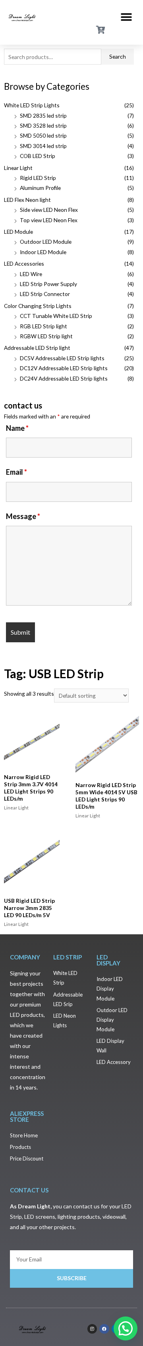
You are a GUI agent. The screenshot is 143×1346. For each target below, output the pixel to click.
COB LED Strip (37, 155)
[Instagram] (92, 1329)
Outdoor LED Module (46, 241)
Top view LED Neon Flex (48, 220)
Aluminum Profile (40, 187)
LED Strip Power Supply (48, 283)
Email (16, 472)
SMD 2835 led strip (43, 115)
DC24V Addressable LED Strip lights (64, 378)
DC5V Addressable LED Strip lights (62, 358)
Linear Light (18, 167)
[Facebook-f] (104, 1329)
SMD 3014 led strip (43, 145)
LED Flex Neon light (27, 199)
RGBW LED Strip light (46, 336)
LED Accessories (24, 263)
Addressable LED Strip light (37, 347)
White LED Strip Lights (32, 105)
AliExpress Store (27, 1116)
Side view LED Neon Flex (49, 209)
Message (23, 516)
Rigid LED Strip (38, 177)
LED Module (18, 231)
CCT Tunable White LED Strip (56, 315)
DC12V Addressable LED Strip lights (64, 368)
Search (117, 56)
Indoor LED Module (43, 252)
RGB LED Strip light (43, 326)
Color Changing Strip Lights (38, 305)
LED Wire (31, 273)
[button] (126, 17)
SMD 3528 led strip (43, 125)
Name (17, 428)
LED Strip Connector (45, 293)
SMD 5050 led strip (43, 135)
